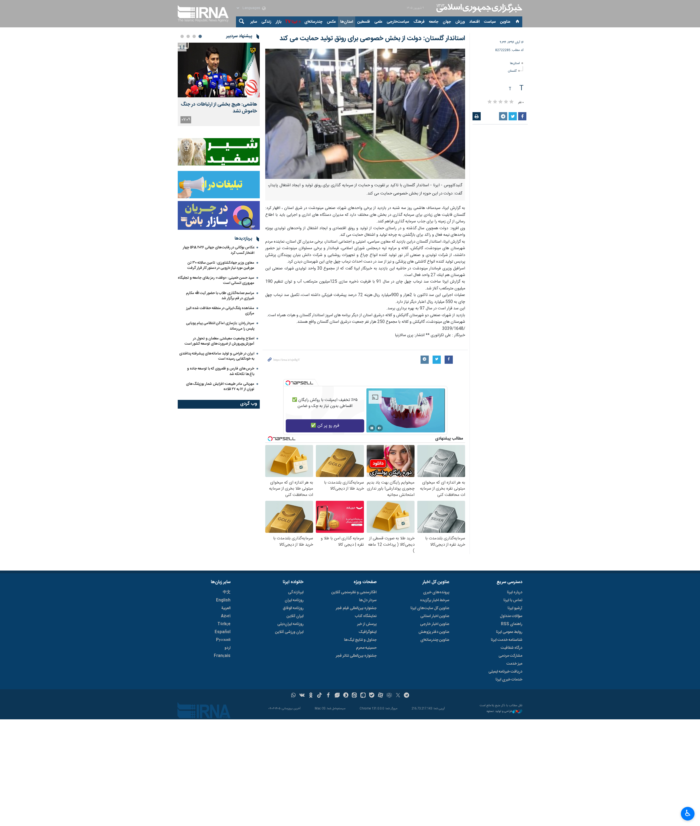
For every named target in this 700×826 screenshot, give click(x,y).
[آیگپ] (363, 695)
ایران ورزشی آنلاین (289, 632)
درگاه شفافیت (511, 648)
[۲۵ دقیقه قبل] (219, 70)
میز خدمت (514, 664)
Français (222, 656)
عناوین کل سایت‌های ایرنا (429, 608)
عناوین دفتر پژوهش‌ (433, 632)
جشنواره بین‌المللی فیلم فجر (356, 608)
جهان (447, 22)
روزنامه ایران (294, 600)
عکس (331, 22)
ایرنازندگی (296, 592)
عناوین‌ (505, 22)
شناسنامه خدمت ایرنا (506, 640)
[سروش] (345, 695)
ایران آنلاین (295, 616)
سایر (253, 22)
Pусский (223, 640)
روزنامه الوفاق (293, 608)
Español (223, 632)
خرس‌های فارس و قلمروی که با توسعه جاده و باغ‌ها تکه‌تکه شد (220, 371)
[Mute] (379, 428)
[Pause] (372, 428)
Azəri (226, 616)
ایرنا (478, 8)
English (223, 600)
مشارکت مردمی (510, 656)
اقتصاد (474, 22)
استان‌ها (346, 22)
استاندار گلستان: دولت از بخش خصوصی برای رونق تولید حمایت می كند (372, 38)
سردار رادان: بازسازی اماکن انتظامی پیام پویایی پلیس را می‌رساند (220, 325)
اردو (227, 648)
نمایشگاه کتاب (366, 616)
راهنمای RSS (511, 624)
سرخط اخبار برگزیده (434, 600)
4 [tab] (182, 36)
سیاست (490, 22)
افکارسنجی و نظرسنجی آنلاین (354, 592)
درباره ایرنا (514, 592)
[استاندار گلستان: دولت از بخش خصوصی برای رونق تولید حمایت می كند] (365, 114)
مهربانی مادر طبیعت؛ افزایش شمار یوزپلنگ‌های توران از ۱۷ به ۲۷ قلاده (220, 386)
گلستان (512, 71)
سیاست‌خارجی (398, 22)
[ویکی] (302, 695)
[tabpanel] (219, 84)
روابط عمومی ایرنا (509, 632)
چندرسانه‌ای (313, 22)
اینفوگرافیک (367, 632)
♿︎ (688, 813)
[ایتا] (354, 695)
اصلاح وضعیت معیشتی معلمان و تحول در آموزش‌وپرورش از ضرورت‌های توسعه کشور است (219, 341)
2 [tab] (194, 36)
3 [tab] (188, 36)
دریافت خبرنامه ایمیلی (505, 671)
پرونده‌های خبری (436, 592)
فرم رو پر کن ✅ (325, 425)
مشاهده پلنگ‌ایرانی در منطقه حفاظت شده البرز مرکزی (220, 310)
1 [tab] (200, 36)
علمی (378, 22)
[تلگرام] (406, 695)
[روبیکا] (389, 695)
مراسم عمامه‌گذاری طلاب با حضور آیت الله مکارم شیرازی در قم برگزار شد (220, 295)
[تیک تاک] (319, 695)
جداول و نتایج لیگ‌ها (360, 640)
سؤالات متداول (511, 616)
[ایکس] (398, 695)
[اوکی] (310, 695)
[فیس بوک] (328, 695)
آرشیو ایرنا (515, 608)
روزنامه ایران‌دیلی (290, 624)
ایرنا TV (291, 22)
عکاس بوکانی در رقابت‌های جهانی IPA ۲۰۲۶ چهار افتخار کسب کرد (218, 250)
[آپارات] (380, 695)
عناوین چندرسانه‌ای (434, 640)
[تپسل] (288, 383)
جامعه (433, 22)
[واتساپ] (293, 695)
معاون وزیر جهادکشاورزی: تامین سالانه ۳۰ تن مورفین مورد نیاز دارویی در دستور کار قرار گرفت (220, 265)
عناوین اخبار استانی (434, 616)
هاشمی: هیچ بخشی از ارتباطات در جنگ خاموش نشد (219, 108)
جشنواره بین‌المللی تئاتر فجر (356, 656)
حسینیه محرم (366, 648)
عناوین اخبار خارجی (434, 624)
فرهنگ (419, 22)
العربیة (226, 608)
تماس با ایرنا (512, 600)
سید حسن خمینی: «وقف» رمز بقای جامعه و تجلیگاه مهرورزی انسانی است (216, 280)
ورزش (460, 22)
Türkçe (224, 624)
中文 (227, 592)
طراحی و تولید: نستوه (499, 711)
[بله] (371, 695)
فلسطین (363, 22)
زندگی (266, 22)
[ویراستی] (337, 695)
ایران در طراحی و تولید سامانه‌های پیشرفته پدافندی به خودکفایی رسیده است (216, 356)
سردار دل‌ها (368, 600)
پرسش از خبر (367, 624)
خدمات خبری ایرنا (508, 679)
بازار (278, 22)
